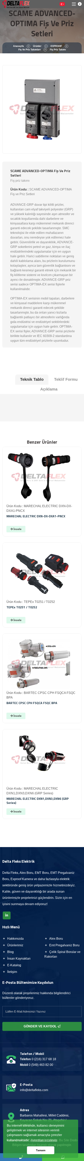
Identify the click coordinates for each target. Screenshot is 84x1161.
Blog (10, 952)
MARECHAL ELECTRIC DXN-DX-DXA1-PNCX (35, 516)
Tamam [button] (40, 1150)
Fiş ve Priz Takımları (29, 49)
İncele (17, 529)
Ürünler (37, 46)
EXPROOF (56, 46)
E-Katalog (13, 965)
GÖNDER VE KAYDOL (40, 1026)
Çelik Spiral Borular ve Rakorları (62, 954)
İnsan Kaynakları (18, 958)
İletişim (11, 971)
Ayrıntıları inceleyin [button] (44, 1140)
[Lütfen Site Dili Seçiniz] (62, 4)
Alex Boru (55, 938)
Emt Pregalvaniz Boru (64, 945)
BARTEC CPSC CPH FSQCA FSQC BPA (31, 703)
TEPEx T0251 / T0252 (21, 607)
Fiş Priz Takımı (58, 49)
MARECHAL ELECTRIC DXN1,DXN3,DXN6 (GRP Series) (37, 800)
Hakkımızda (15, 938)
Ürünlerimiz (14, 945)
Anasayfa (18, 46)
